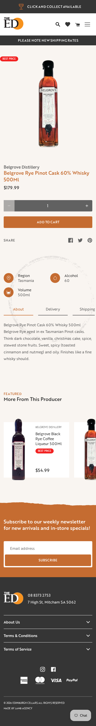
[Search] (58, 24)
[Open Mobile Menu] (87, 24)
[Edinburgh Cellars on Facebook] (53, 669)
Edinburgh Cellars (25, 703)
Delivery (53, 309)
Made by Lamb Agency (18, 708)
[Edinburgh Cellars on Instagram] (42, 669)
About (18, 309)
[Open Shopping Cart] (77, 24)
